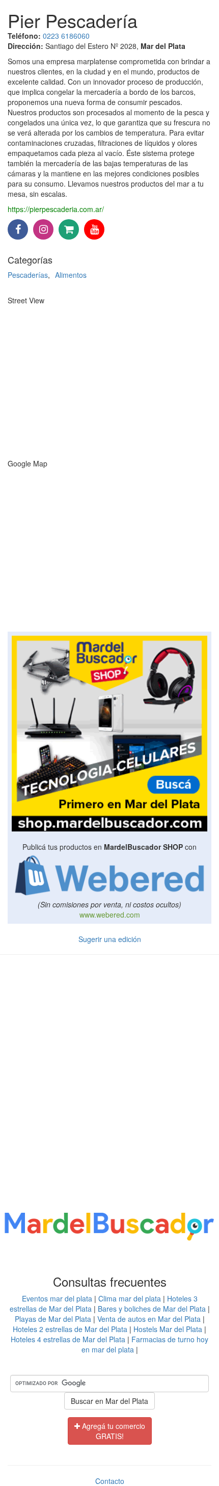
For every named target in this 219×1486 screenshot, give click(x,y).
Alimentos (71, 275)
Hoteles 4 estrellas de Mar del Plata (68, 1339)
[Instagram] (43, 230)
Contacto (109, 1481)
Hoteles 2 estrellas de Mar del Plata (70, 1329)
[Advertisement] (109, 1084)
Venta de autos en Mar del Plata (149, 1319)
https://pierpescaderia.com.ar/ (56, 209)
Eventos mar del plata (57, 1298)
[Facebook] (18, 230)
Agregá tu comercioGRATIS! (112, 1431)
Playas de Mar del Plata (53, 1319)
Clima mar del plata (129, 1298)
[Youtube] (94, 230)
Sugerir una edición (109, 939)
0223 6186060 (66, 36)
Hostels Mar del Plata (167, 1329)
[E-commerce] (69, 230)
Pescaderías (28, 275)
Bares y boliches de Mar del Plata (152, 1308)
